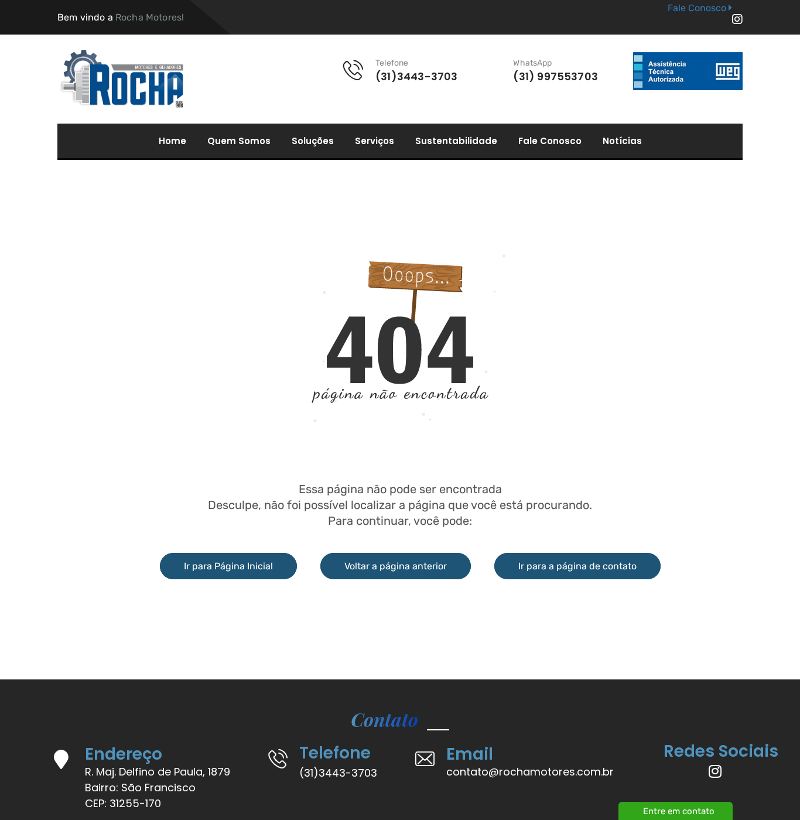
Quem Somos (239, 141)
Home (172, 141)
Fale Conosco (550, 141)
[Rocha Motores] (120, 79)
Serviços (374, 141)
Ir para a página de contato (577, 566)
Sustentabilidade (456, 141)
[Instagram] (737, 19)
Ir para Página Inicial (228, 566)
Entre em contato (678, 811)
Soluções (313, 141)
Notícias (622, 141)
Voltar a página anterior (395, 566)
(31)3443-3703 (338, 773)
